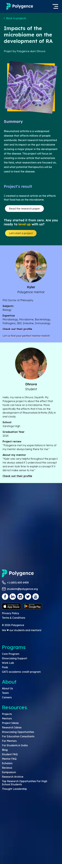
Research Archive (12, 776)
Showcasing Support (14, 658)
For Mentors (9, 740)
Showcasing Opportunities (18, 731)
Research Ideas (11, 727)
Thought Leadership (14, 788)
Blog (5, 749)
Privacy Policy (10, 613)
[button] (15, 18)
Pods (5, 667)
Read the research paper (24, 208)
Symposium (9, 772)
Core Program (10, 653)
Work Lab (8, 662)
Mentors (7, 718)
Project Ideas (10, 723)
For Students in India (15, 745)
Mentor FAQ (9, 758)
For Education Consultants (18, 736)
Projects (7, 714)
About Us (7, 688)
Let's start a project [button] (21, 233)
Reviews (7, 767)
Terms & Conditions (13, 617)
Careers (7, 697)
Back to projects (16, 18)
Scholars (7, 763)
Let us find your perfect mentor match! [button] (26, 335)
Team (5, 692)
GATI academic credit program (21, 671)
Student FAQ (10, 754)
